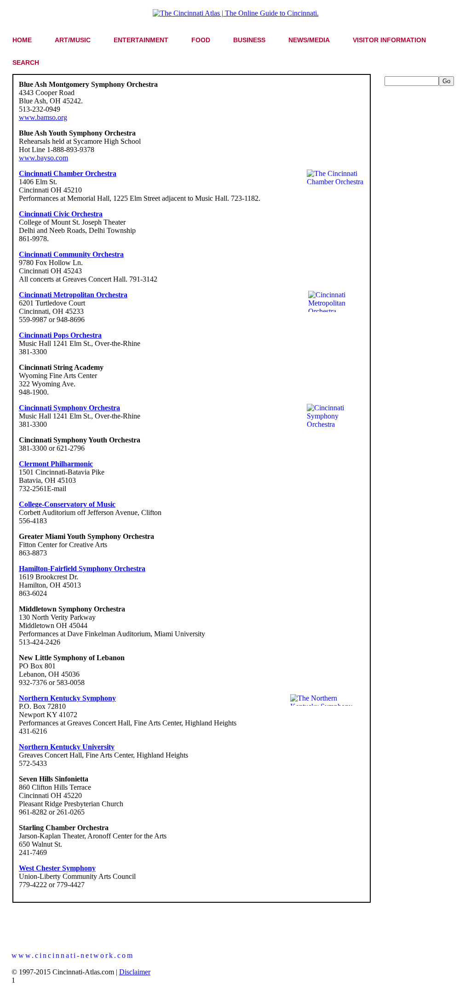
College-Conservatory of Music (67, 504)
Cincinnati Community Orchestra (71, 254)
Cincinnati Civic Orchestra (61, 214)
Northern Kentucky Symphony (67, 698)
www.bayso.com (43, 158)
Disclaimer (134, 972)
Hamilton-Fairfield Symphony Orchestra (82, 568)
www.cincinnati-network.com (72, 955)
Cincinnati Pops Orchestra (60, 335)
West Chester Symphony (57, 868)
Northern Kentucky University (67, 747)
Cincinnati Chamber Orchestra (67, 173)
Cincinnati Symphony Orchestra (69, 408)
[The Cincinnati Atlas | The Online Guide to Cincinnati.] (236, 13)
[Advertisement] (421, 224)
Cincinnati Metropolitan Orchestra (73, 295)
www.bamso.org (43, 117)
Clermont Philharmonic (56, 464)
